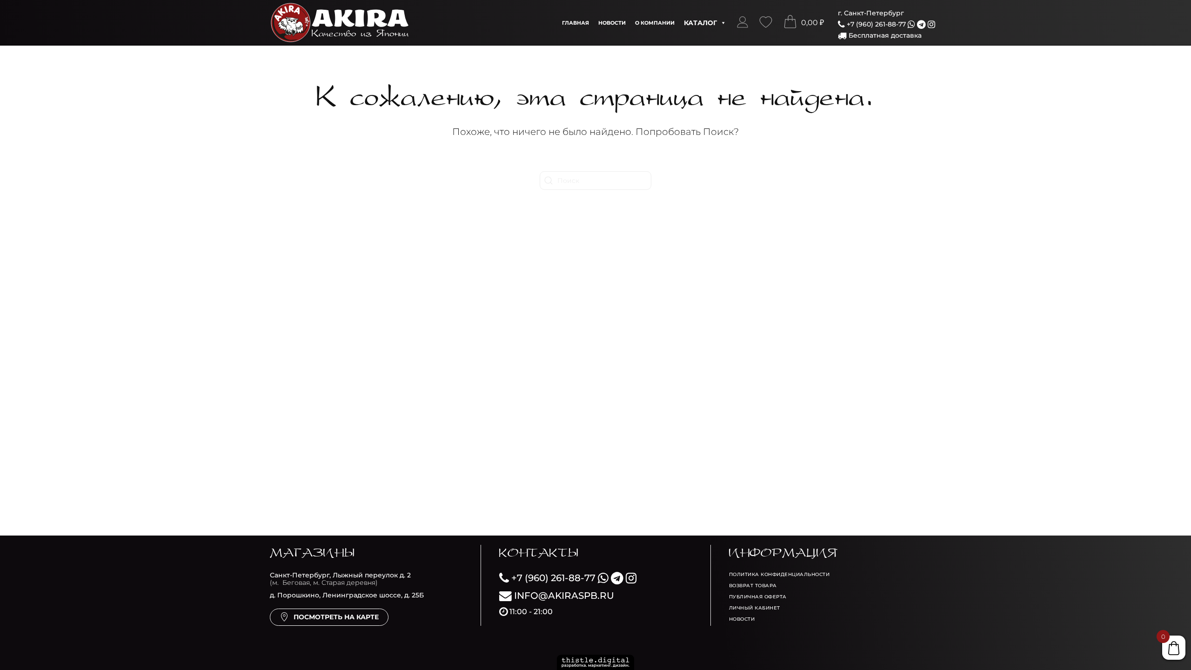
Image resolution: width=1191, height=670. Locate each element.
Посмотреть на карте (336, 617)
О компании (655, 23)
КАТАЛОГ (700, 23)
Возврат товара (753, 586)
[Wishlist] (765, 22)
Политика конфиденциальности (779, 574)
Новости (612, 23)
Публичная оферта (758, 597)
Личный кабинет (754, 608)
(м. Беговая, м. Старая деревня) (340, 579)
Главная (575, 23)
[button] (742, 22)
